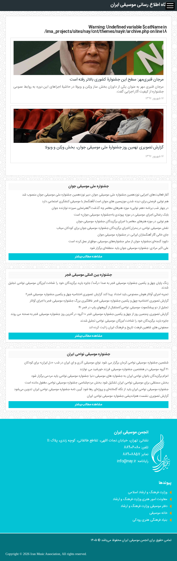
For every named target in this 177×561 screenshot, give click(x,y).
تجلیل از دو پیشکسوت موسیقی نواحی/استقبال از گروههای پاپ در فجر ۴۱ (123, 307)
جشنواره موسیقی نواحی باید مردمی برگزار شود (60, 376)
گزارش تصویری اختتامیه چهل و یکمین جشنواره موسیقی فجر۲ (64, 294)
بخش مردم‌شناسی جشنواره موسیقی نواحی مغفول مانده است (63, 383)
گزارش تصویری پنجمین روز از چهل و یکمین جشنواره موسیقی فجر (127, 314)
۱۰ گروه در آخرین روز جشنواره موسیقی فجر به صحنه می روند (48, 314)
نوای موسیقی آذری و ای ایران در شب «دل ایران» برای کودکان (62, 362)
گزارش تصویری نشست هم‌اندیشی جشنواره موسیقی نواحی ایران (127, 396)
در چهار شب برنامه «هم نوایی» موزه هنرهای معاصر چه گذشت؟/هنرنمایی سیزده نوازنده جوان (110, 208)
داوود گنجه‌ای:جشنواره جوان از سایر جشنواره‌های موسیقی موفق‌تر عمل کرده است (118, 241)
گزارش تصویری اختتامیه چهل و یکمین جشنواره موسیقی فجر (131, 301)
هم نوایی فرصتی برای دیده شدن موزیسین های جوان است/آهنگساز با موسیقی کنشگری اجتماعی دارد (105, 201)
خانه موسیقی (158, 513)
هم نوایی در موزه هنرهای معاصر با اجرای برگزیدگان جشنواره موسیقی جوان (122, 221)
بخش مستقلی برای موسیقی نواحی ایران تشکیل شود (135, 383)
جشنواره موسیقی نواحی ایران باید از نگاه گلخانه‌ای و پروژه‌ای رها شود (125, 389)
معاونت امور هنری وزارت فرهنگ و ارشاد (140, 499)
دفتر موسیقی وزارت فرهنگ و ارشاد (144, 506)
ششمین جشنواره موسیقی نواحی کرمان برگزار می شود (135, 362)
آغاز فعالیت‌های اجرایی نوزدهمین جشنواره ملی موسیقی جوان (129, 195)
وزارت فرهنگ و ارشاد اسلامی (147, 492)
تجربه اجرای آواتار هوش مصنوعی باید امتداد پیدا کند (135, 294)
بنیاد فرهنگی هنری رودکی (150, 520)
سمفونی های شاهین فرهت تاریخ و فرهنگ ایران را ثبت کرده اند (128, 327)
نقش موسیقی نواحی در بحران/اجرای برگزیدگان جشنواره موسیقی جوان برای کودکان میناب (112, 228)
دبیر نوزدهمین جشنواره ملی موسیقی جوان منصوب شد (56, 195)
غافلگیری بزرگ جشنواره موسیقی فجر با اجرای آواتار (61, 301)
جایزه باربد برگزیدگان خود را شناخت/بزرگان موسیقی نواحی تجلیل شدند (124, 321)
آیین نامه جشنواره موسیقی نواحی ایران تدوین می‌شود (48, 389)
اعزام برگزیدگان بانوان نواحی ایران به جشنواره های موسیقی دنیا (129, 376)
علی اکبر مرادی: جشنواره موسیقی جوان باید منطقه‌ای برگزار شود (129, 248)
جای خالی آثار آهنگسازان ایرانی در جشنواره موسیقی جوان (132, 235)
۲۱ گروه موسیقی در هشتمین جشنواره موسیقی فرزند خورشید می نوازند (124, 369)
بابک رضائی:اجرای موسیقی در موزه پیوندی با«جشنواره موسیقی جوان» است (121, 215)
